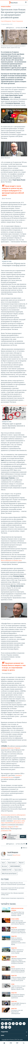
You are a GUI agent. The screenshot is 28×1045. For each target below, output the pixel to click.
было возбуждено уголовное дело (11, 560)
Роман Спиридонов (17, 21)
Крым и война (6, 6)
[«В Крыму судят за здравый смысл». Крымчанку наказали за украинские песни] (14, 413)
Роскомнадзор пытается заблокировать (13, 815)
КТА (11, 1043)
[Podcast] (6, 1027)
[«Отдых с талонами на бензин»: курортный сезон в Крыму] (6, 949)
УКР (17, 1043)
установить (4, 830)
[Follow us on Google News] (16, 1023)
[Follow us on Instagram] (13, 1023)
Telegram (4, 827)
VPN (9, 830)
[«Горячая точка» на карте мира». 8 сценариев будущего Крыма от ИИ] (6, 985)
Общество (14, 927)
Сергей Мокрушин (6, 21)
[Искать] (23, 1043)
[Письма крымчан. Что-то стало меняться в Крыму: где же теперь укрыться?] (6, 968)
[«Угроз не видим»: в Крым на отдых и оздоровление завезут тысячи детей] (6, 977)
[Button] (10, 28)
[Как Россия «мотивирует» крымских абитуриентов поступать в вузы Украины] (6, 929)
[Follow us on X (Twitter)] (6, 1023)
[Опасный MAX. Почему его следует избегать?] (6, 1003)
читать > (23, 836)
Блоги (13, 967)
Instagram (10, 827)
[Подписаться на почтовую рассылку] (9, 1027)
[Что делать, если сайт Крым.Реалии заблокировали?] (6, 1010)
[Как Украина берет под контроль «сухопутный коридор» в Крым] (6, 910)
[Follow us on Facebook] (2, 1023)
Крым (12, 984)
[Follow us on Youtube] (9, 1023)
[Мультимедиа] (4, 1043)
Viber (16, 827)
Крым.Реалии (16, 855)
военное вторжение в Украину (10, 748)
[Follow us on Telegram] (20, 1023)
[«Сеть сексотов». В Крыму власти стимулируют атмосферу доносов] (14, 253)
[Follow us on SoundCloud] (24, 1023)
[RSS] (2, 1027)
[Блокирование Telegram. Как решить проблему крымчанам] (6, 994)
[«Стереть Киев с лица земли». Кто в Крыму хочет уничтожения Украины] (6, 920)
